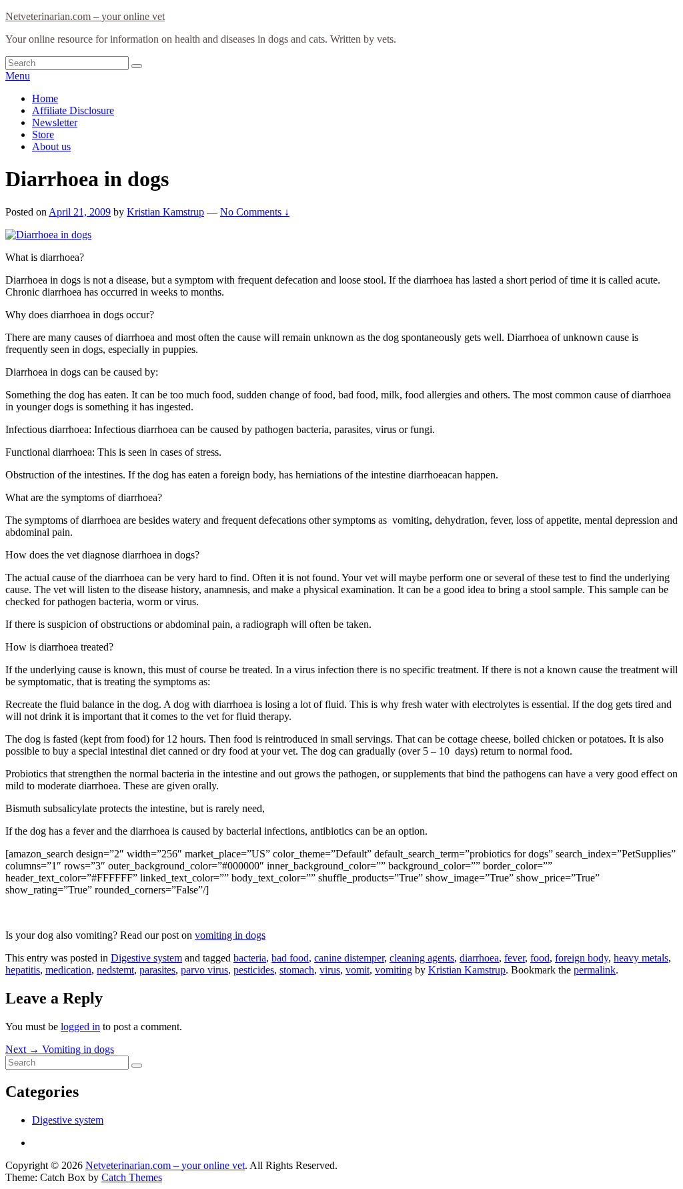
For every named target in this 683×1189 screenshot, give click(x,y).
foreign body (581, 957)
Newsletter (54, 122)
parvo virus (204, 969)
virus (329, 969)
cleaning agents (422, 957)
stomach (296, 969)
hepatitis (22, 969)
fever (514, 957)
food (540, 957)
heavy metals (641, 957)
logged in (80, 1026)
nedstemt (115, 969)
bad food (290, 957)
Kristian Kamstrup (165, 212)
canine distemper (349, 957)
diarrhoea (479, 957)
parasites (157, 969)
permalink (595, 969)
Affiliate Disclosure (73, 110)
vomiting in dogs (230, 935)
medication (68, 969)
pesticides (253, 969)
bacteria (249, 957)
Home (45, 98)
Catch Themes (131, 1177)
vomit (358, 969)
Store (43, 134)
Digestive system (146, 957)
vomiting (393, 969)
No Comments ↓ (254, 212)
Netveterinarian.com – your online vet (85, 16)
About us (51, 146)
